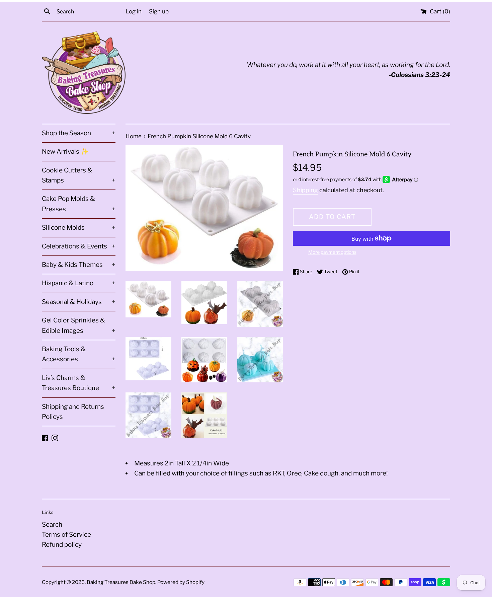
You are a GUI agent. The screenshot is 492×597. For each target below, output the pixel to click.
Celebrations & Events (78, 246)
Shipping (305, 190)
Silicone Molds (78, 227)
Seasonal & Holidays (78, 302)
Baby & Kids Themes (78, 265)
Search (52, 524)
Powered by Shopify (180, 582)
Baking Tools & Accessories (78, 354)
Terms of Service (66, 534)
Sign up (159, 11)
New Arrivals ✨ (65, 151)
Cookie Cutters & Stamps (78, 175)
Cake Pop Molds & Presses (78, 204)
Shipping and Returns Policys (73, 412)
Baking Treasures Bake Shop (121, 582)
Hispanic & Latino (78, 283)
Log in (134, 11)
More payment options (332, 252)
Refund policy (62, 544)
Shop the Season (78, 133)
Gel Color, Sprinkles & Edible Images (78, 325)
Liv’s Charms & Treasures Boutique (78, 383)
